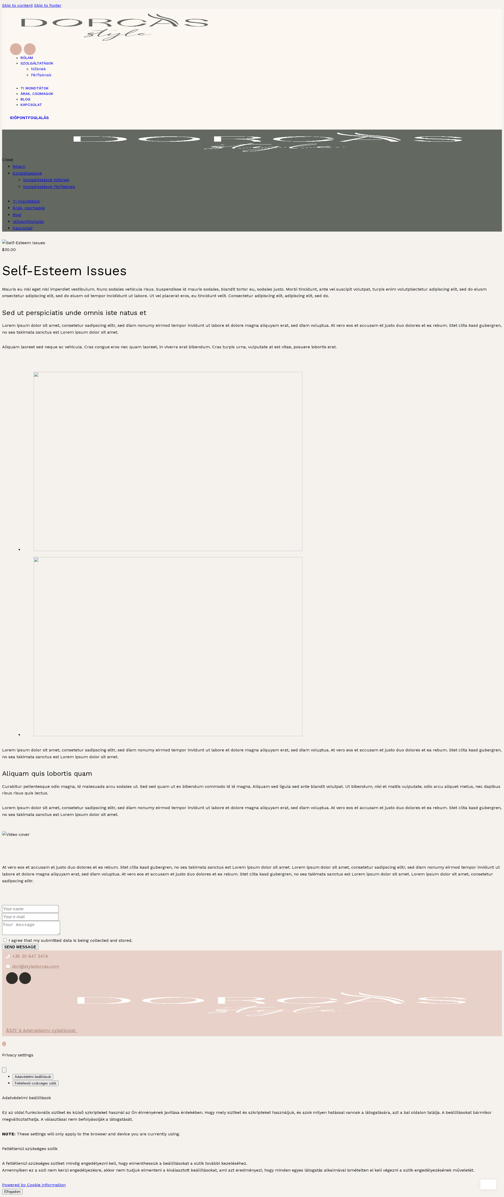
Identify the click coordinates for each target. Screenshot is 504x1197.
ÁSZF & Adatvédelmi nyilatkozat (41, 1030)
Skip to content (17, 5)
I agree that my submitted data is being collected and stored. (71, 940)
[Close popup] (4, 1070)
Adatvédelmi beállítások (33, 1077)
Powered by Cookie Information (34, 1184)
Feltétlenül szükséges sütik (35, 1083)
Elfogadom (12, 1192)
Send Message (20, 947)
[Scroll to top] (4, 1043)
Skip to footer (47, 5)
